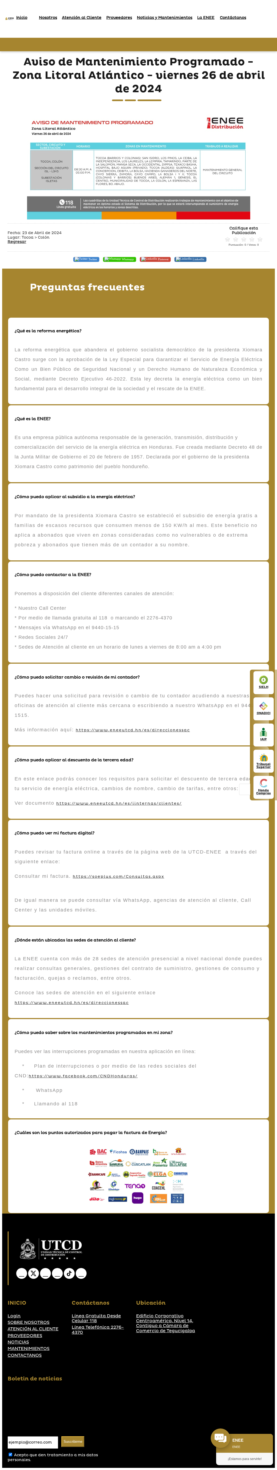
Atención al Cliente (81, 17)
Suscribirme (73, 1442)
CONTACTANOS (25, 1355)
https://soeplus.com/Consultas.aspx (118, 876)
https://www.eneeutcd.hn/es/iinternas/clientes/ (119, 803)
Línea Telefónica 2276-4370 (98, 1330)
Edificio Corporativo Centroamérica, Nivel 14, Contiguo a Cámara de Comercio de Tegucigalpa (165, 1324)
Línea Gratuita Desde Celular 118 (96, 1319)
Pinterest (163, 259)
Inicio (21, 17)
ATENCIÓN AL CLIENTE (33, 1329)
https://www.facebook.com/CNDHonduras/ (83, 1076)
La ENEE (206, 17)
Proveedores (119, 17)
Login (14, 1316)
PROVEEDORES (25, 1335)
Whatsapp (127, 259)
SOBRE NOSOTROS (29, 1322)
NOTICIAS (18, 1342)
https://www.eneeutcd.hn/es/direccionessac (133, 730)
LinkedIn (198, 259)
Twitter (92, 259)
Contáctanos (233, 17)
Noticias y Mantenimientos (164, 17)
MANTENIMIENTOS (29, 1348)
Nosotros (48, 17)
